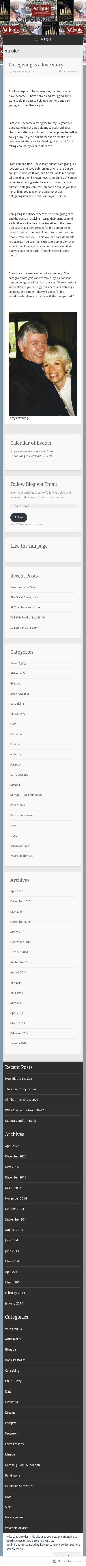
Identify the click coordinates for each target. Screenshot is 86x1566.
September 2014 (20, 962)
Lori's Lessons (19, 774)
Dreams (15, 744)
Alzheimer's (17, 673)
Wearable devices (21, 855)
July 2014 (16, 982)
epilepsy (15, 754)
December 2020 (20, 901)
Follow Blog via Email (33, 484)
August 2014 (18, 972)
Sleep (13, 835)
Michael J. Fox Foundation (26, 795)
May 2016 (16, 911)
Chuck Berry (17, 713)
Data (13, 724)
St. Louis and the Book (24, 627)
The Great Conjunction (24, 597)
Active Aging (18, 663)
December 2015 (20, 921)
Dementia (16, 734)
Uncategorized (19, 845)
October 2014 (19, 952)
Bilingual (15, 683)
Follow (19, 517)
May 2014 (16, 1002)
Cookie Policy (14, 1548)
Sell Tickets (22, 461)
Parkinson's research (23, 815)
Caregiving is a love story (36, 65)
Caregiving (17, 703)
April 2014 (16, 1013)
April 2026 (16, 891)
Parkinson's (17, 805)
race (13, 825)
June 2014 (16, 992)
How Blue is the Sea (22, 587)
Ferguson (16, 764)
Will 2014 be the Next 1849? (27, 617)
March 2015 (17, 932)
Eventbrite (42, 461)
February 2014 (19, 1033)
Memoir (15, 785)
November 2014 (20, 942)
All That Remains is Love (25, 607)
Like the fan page (29, 546)
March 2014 (17, 1023)
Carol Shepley (43, 19)
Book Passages (20, 693)
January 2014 (18, 1043)
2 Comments (69, 71)
